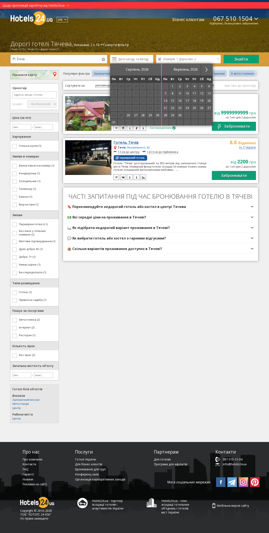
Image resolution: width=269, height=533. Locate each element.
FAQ (25, 469)
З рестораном (215, 73)
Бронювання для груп (90, 469)
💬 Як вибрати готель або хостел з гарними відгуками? (116, 238)
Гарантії (28, 474)
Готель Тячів (125, 142)
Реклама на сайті (34, 484)
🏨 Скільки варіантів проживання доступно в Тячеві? (114, 248)
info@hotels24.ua (235, 464)
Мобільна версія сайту (233, 506)
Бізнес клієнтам (188, 19)
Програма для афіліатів (170, 464)
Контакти (29, 464)
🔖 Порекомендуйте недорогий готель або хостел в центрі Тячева (126, 206)
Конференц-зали (87, 474)
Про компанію (32, 459)
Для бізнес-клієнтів (88, 464)
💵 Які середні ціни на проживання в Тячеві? (106, 217)
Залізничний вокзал (26, 400)
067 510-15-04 (233, 459)
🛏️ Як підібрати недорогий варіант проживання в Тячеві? (118, 227)
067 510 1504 (232, 18)
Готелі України (85, 459)
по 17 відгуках (247, 147)
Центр (16, 408)
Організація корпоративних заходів (100, 479)
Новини (27, 479)
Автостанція (20, 404)
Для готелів (162, 459)
